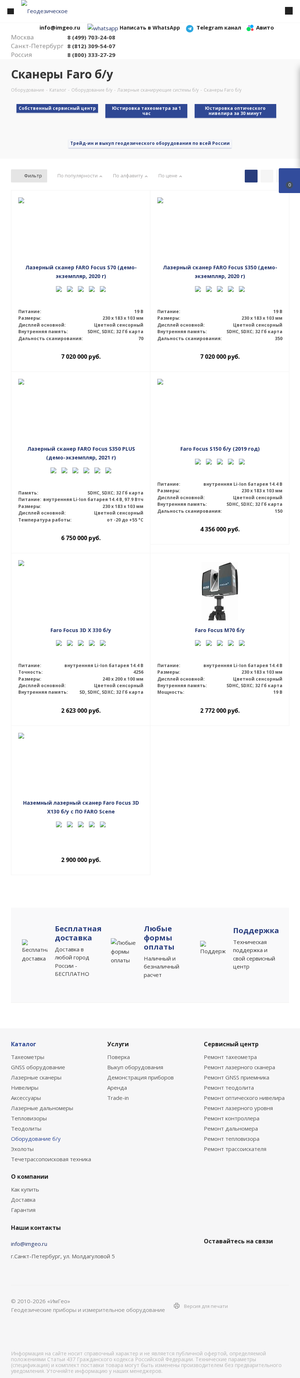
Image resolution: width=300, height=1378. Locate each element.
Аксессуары (26, 1097)
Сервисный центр (231, 1044)
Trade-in (118, 1097)
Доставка (23, 1199)
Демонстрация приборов (140, 1077)
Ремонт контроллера (231, 1118)
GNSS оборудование (38, 1067)
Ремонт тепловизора (231, 1138)
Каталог (23, 1044)
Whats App (266, 1258)
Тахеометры (27, 1057)
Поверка (118, 1057)
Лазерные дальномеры (42, 1108)
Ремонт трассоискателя (235, 1148)
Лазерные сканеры (36, 1077)
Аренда (117, 1087)
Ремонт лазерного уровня (238, 1108)
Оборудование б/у (36, 1138)
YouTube (247, 1258)
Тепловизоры (29, 1118)
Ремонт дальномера (231, 1128)
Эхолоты (22, 1148)
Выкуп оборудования (135, 1067)
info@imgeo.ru (29, 1243)
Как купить (25, 1189)
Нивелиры (24, 1087)
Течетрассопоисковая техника (51, 1159)
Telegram (229, 1258)
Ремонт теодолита (229, 1087)
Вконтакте (211, 1258)
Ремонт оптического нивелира (244, 1097)
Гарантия (23, 1209)
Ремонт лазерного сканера (239, 1067)
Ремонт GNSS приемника (236, 1077)
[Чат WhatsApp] (102, 27)
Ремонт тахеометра (230, 1057)
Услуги (118, 1044)
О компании (29, 1177)
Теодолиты (26, 1128)
